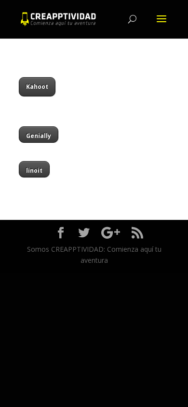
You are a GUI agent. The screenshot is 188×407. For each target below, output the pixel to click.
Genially (38, 136)
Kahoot (37, 86)
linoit (34, 170)
